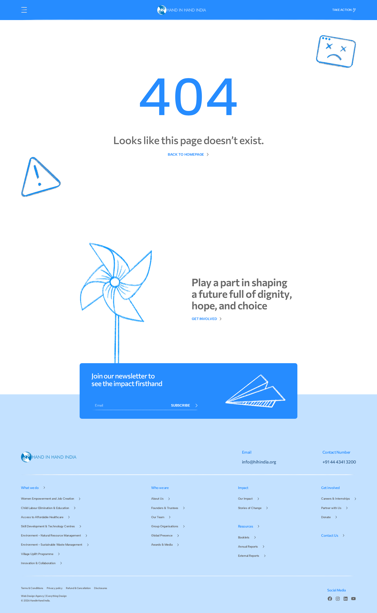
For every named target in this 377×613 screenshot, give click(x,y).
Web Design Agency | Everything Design (44, 596)
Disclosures (100, 588)
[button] (24, 10)
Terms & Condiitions (32, 588)
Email (99, 405)
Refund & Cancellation (78, 588)
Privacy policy (54, 588)
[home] (181, 10)
